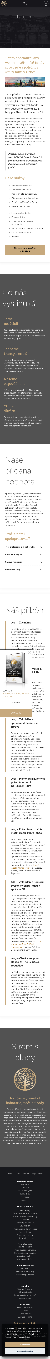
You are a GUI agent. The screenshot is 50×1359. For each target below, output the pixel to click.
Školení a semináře (25, 1308)
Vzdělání (25, 1220)
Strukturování (25, 1226)
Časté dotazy (25, 1314)
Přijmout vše (25, 1344)
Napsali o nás (25, 1194)
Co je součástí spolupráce (25, 1253)
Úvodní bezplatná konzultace (25, 1213)
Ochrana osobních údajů (25, 1272)
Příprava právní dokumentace (25, 1229)
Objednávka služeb (25, 1259)
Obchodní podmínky (25, 1275)
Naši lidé (25, 1188)
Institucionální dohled (25, 1238)
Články (25, 1311)
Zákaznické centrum (25, 1289)
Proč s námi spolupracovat (25, 1250)
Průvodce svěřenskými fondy (25, 1216)
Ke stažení (25, 1268)
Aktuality (25, 1200)
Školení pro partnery (25, 1256)
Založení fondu (25, 1232)
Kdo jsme (25, 1184)
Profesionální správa (25, 1235)
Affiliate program (25, 1247)
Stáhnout (16, 702)
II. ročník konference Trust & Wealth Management (26, 944)
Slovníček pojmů (25, 1317)
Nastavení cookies (25, 1351)
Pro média (25, 1197)
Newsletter (16, 713)
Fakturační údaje (25, 1292)
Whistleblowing (25, 1298)
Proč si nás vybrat (25, 1191)
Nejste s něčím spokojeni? (25, 1295)
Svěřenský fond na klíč (25, 1223)
